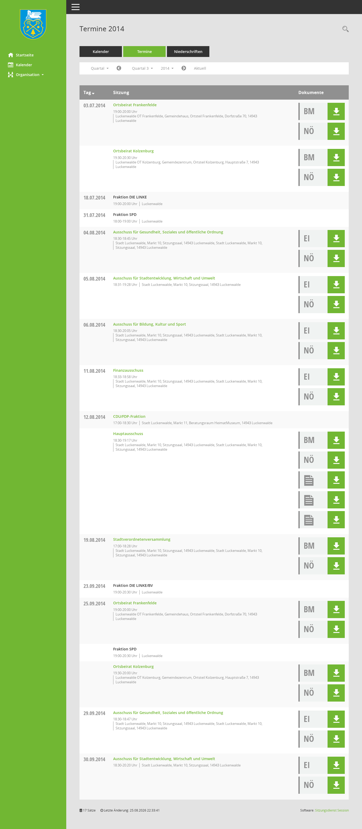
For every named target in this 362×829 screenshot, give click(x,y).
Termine (144, 51)
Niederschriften (188, 51)
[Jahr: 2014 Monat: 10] (184, 68)
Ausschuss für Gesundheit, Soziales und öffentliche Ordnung (168, 231)
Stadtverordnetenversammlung (141, 539)
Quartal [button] (98, 68)
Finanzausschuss (128, 370)
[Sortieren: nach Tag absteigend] (93, 92)
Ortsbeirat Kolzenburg (133, 150)
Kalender (24, 64)
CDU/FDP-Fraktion (129, 416)
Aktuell (200, 68)
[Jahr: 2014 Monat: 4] (119, 68)
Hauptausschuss (128, 433)
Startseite (25, 54)
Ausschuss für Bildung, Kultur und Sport (149, 324)
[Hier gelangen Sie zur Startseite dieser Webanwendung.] (33, 24)
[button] (33, 74)
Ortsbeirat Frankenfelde (135, 104)
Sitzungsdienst (332, 810)
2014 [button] (165, 68)
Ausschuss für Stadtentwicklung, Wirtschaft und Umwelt (164, 278)
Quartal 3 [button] (141, 68)
